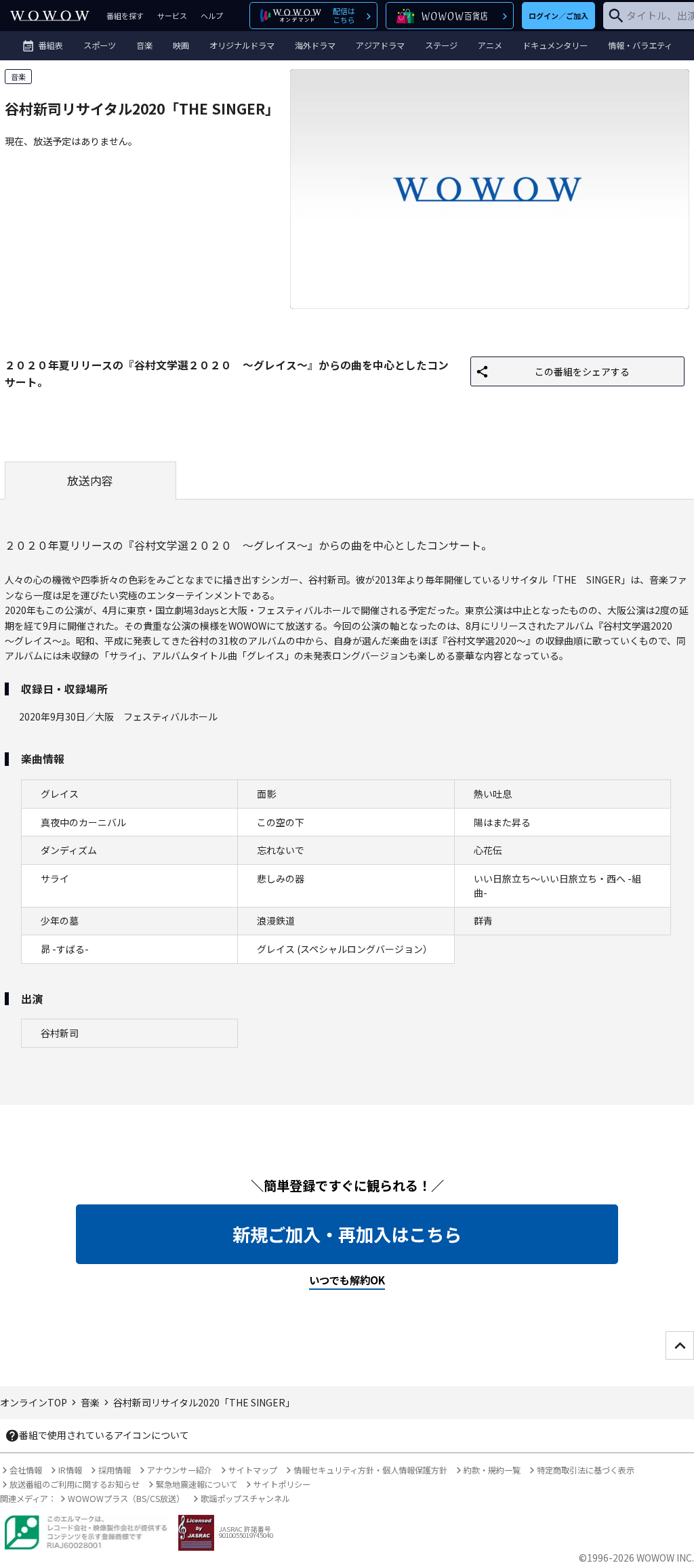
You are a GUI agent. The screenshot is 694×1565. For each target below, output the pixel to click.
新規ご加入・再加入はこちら (347, 1234)
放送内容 (90, 480)
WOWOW (49, 15)
